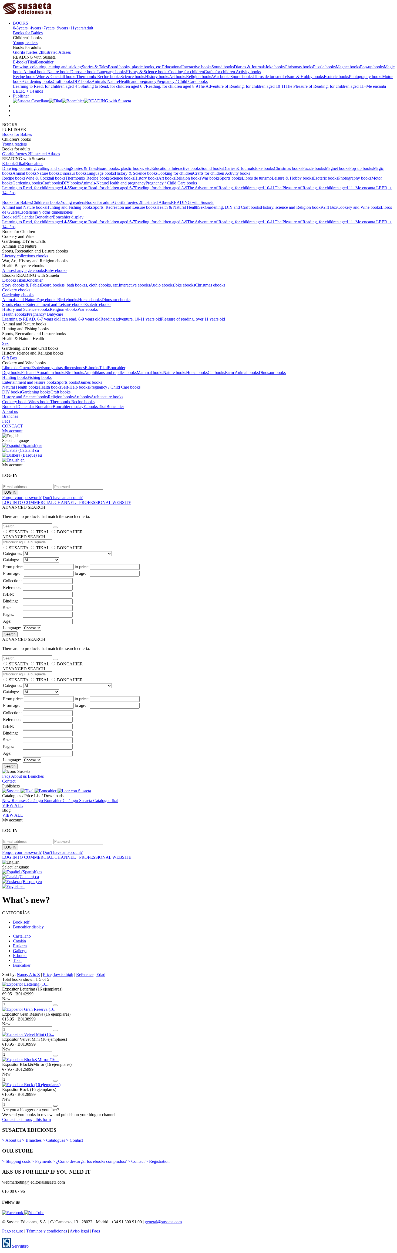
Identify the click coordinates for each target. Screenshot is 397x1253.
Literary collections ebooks (25, 256)
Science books (132, 76)
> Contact (74, 1140)
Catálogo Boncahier (45, 800)
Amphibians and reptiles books (110, 372)
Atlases (8, 270)
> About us (11, 1140)
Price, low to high (58, 974)
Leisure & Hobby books (303, 76)
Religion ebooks (64, 309)
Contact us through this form (26, 1119)
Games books (90, 382)
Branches (10, 416)
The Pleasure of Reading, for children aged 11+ (325, 86)
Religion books (199, 76)
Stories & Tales (95, 67)
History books (157, 76)
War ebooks (88, 309)
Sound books (222, 67)
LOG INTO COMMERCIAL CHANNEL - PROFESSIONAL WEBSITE (66, 502)
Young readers (25, 42)
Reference (84, 974)
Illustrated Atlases (56, 52)
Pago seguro (12, 1231)
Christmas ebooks (210, 285)
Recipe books (24, 76)
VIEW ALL (12, 805)
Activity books (248, 71)
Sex (201, 207)
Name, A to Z (28, 974)
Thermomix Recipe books (98, 76)
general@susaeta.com (163, 1222)
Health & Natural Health (177, 207)
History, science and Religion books (291, 207)
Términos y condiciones (46, 1231)
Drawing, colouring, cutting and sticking (47, 67)
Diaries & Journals (249, 67)
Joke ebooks (184, 285)
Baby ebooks (56, 270)
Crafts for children (220, 71)
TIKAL (42, 532)
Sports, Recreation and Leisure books (124, 207)
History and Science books (25, 397)
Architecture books (107, 397)
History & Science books (147, 71)
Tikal (31, 62)
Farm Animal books (242, 372)
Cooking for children (186, 71)
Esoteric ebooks (97, 304)
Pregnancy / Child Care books (182, 81)
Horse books (197, 372)
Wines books (39, 401)
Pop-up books (372, 67)
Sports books (241, 76)
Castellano (22, 936)
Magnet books (348, 67)
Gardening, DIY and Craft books (233, 207)
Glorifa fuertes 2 (27, 52)
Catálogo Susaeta (78, 800)
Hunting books (15, 377)
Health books (50, 387)
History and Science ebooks (26, 309)
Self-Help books (75, 387)
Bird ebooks (67, 299)
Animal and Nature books (24, 207)
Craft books (63, 81)
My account (12, 431)
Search (9, 634)
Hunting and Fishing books (69, 207)
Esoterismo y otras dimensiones (46, 212)
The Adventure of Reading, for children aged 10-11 (241, 86)
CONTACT (12, 426)
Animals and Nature (19, 299)
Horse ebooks (90, 299)
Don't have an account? (63, 497)
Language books (111, 71)
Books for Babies (28, 33)
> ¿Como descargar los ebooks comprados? (90, 1161)
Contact (8, 781)
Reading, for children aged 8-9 (172, 86)
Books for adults (99, 202)
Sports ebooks (14, 304)
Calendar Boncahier (36, 217)
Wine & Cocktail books (56, 76)
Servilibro (20, 1246)
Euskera (20, 946)
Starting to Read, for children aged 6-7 (113, 86)
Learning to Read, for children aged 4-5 (46, 86)
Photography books (365, 76)
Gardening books (38, 81)
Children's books (46, 202)
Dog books (11, 372)
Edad (100, 974)
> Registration (158, 1161)
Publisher (21, 96)
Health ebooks (14, 314)
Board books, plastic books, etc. (135, 67)
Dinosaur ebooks (116, 299)
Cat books (216, 372)
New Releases (15, 800)
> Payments (42, 1161)
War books (221, 76)
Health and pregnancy (137, 81)
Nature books (58, 71)
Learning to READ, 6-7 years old (30, 319)
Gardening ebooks (17, 294)
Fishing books (40, 377)
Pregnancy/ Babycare (45, 314)
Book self (10, 217)
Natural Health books (20, 387)
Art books (177, 76)
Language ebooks (30, 270)
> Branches (32, 1140)
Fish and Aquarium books (43, 372)
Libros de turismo (267, 76)
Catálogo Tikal (105, 800)
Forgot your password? (22, 497)
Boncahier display (68, 217)
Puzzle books (324, 67)
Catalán (19, 941)
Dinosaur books (83, 71)
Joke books (275, 67)
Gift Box (329, 207)
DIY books (82, 81)
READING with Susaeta (192, 202)
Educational (172, 67)
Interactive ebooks (134, 285)
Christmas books (299, 67)
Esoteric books (336, 76)
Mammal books (150, 372)
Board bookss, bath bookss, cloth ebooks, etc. (80, 285)
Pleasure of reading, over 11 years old (193, 319)
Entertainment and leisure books (29, 382)
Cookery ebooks (16, 290)
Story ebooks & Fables (21, 285)
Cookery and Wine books (359, 207)
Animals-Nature (105, 81)
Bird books (74, 372)
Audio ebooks (162, 285)
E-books (20, 62)
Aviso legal (79, 1231)
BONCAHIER (70, 532)
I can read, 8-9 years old (79, 319)
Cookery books (15, 401)
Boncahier (44, 62)
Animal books (35, 71)
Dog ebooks (46, 299)
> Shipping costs (16, 1161)
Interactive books (196, 67)
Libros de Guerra (16, 367)
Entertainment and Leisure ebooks (55, 304)
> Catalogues (54, 1140)
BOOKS (20, 23)
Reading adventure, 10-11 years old (130, 319)
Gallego (19, 950)
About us (10, 411)
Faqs (6, 421)
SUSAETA (18, 532)
